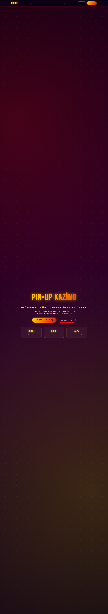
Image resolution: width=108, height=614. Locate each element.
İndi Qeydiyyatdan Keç (44, 320)
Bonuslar (39, 3)
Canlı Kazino (49, 3)
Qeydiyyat (58, 3)
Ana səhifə (30, 3)
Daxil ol (81, 3)
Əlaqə (66, 3)
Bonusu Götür (66, 320)
